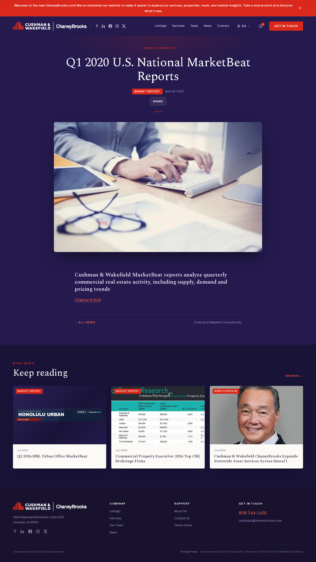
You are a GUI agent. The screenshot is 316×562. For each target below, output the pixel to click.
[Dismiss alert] (300, 8)
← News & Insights (158, 48)
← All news (85, 322)
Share (158, 101)
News (208, 25)
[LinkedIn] (103, 26)
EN (244, 26)
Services (178, 25)
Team (194, 25)
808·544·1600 (252, 513)
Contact (223, 25)
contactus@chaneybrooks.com (260, 520)
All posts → (294, 375)
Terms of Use (183, 525)
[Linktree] (97, 26)
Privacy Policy (189, 551)
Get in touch (286, 26)
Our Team (116, 525)
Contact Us (182, 518)
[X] (124, 26)
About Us (180, 511)
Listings (161, 25)
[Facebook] (110, 26)
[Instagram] (117, 26)
